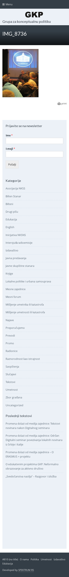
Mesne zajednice (16, 289)
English (10, 227)
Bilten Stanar (13, 196)
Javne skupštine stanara (20, 266)
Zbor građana (14, 397)
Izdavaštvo (12, 250)
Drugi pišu (12, 211)
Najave (10, 320)
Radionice (11, 351)
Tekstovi (10, 382)
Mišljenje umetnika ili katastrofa (25, 304)
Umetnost (12, 389)
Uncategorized (14, 405)
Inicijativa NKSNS (16, 235)
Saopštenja (12, 366)
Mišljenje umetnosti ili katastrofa (25, 312)
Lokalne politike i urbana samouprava (28, 281)
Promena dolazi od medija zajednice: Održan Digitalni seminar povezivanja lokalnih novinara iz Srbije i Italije (34, 440)
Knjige (9, 273)
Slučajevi (11, 374)
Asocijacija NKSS (15, 188)
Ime (9, 135)
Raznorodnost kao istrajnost (23, 359)
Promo (10, 343)
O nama (24, 559)
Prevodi (10, 335)
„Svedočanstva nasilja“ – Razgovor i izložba (31, 476)
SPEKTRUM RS (26, 570)
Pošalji (12, 164)
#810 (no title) (10, 559)
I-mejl (10, 149)
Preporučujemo (15, 328)
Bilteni (9, 204)
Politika (35, 559)
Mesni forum (13, 297)
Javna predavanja (16, 258)
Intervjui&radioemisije (19, 242)
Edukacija (11, 219)
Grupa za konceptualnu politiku (26, 21)
